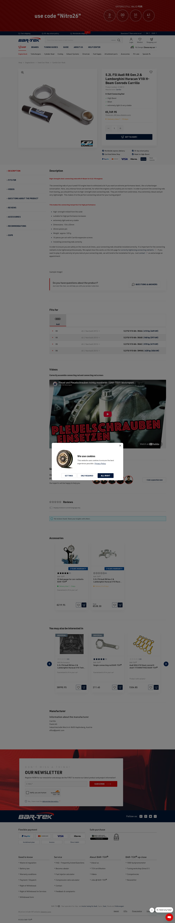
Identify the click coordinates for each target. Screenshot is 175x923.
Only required (87, 475)
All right (105, 475)
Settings (69, 475)
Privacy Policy (100, 463)
